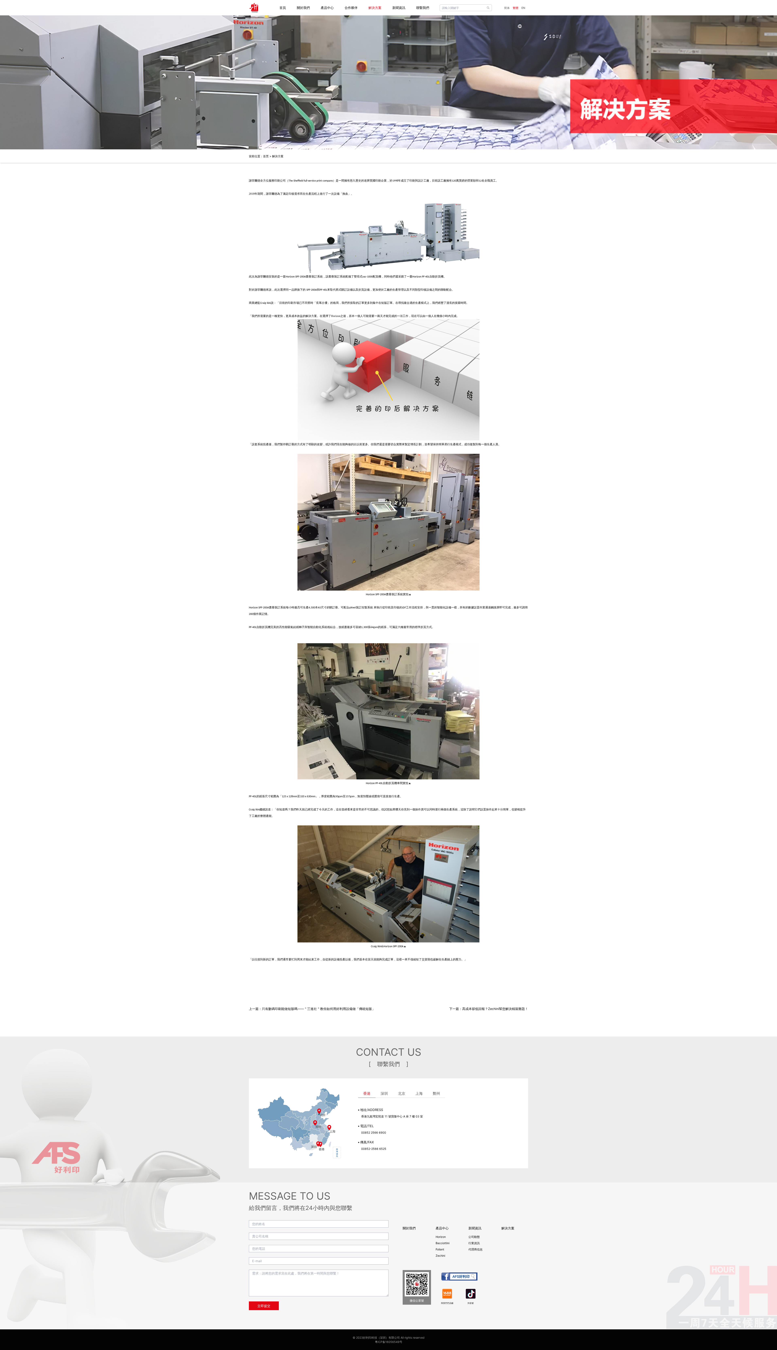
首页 (266, 156)
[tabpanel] (440, 1129)
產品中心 (327, 8)
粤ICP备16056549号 (388, 1342)
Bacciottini (442, 1243)
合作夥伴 (351, 8)
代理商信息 (475, 1249)
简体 (507, 8)
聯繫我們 (422, 8)
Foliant (440, 1249)
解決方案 (374, 8)
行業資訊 (474, 1243)
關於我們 (303, 8)
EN (523, 8)
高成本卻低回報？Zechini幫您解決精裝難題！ (495, 1009)
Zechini (440, 1255)
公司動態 (474, 1236)
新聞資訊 (398, 8)
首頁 (282, 8)
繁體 (515, 8)
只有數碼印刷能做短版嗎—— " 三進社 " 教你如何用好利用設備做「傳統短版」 (318, 1009)
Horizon (441, 1236)
